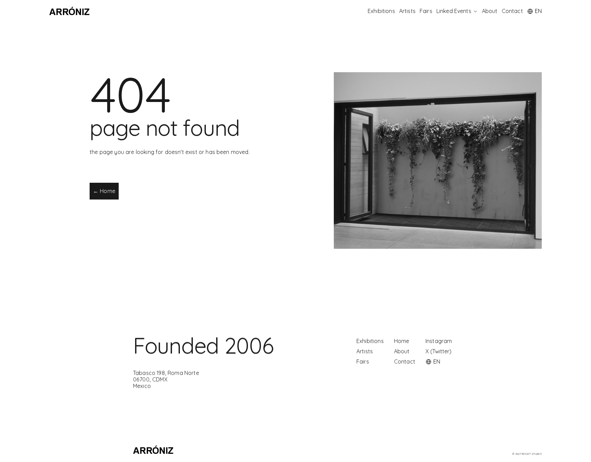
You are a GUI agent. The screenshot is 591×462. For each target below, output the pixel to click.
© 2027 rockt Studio (527, 453)
